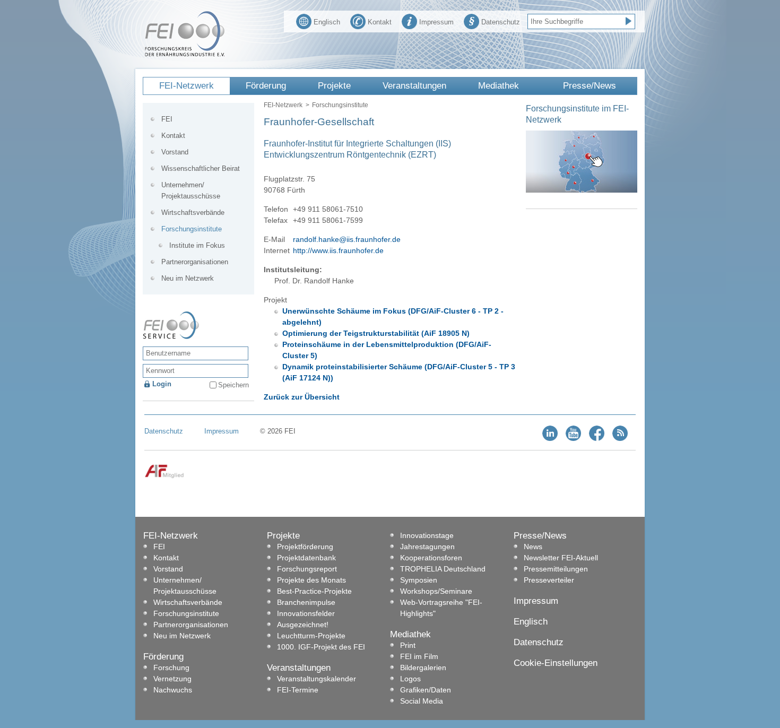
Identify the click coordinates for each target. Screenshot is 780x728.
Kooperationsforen (431, 557)
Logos (410, 678)
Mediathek (498, 86)
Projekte (334, 86)
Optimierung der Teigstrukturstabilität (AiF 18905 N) (376, 333)
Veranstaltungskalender (316, 678)
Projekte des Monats (311, 580)
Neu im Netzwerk (187, 278)
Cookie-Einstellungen (555, 663)
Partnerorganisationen (194, 262)
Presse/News (589, 86)
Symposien (418, 580)
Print (407, 645)
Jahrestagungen (427, 546)
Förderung (266, 86)
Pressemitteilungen (556, 569)
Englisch (327, 22)
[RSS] (620, 439)
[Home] (184, 54)
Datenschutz (500, 22)
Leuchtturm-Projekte (311, 635)
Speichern (233, 385)
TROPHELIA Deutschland (443, 569)
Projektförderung (305, 546)
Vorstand (174, 152)
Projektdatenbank (306, 557)
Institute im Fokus (197, 245)
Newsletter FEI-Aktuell (561, 557)
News (533, 546)
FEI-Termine (297, 690)
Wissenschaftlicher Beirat (200, 168)
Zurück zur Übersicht (302, 397)
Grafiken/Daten (425, 690)
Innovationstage (427, 535)
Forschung (171, 667)
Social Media (421, 701)
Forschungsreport (307, 569)
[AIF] (164, 476)
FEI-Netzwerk (186, 86)
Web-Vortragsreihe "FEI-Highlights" (441, 608)
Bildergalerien (423, 667)
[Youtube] (573, 439)
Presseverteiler (549, 580)
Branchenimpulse (306, 602)
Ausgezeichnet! (302, 624)
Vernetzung (172, 678)
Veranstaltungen (414, 86)
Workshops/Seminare (436, 591)
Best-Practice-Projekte (314, 591)
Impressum (436, 22)
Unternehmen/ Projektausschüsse (190, 190)
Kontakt (380, 22)
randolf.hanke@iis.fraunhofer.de (347, 239)
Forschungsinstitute (340, 105)
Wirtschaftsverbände (192, 212)
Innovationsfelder (306, 613)
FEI (166, 119)
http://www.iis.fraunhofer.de (338, 250)
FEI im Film (419, 656)
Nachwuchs (172, 690)
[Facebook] (596, 439)
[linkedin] (550, 439)
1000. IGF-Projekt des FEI (321, 647)
